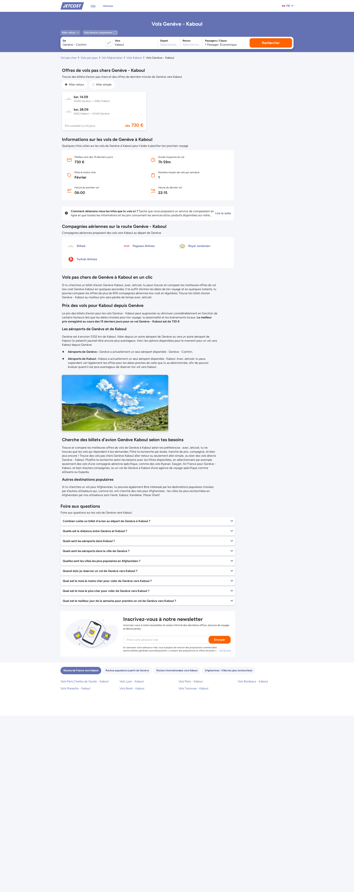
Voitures (108, 6)
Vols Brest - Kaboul (131, 688)
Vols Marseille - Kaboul (75, 688)
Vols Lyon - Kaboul (131, 681)
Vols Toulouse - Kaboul (193, 688)
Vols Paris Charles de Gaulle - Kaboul (84, 681)
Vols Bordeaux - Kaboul (252, 681)
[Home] (72, 5)
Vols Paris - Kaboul (190, 681)
